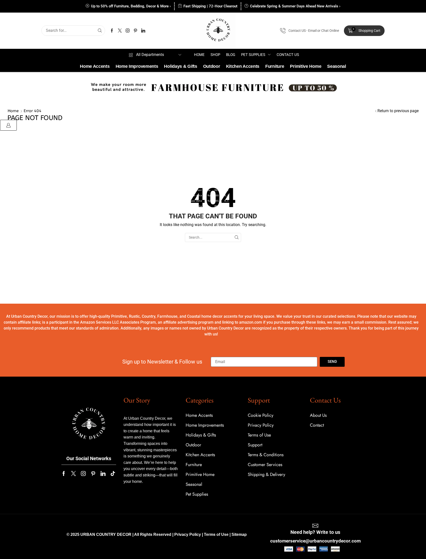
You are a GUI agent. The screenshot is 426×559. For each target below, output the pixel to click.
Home (13, 110)
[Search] (100, 30)
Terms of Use (216, 534)
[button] (364, 30)
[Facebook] (112, 31)
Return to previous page (398, 110)
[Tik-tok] (112, 473)
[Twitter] (120, 31)
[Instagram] (128, 31)
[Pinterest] (135, 31)
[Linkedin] (143, 31)
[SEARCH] (236, 237)
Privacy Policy (187, 534)
